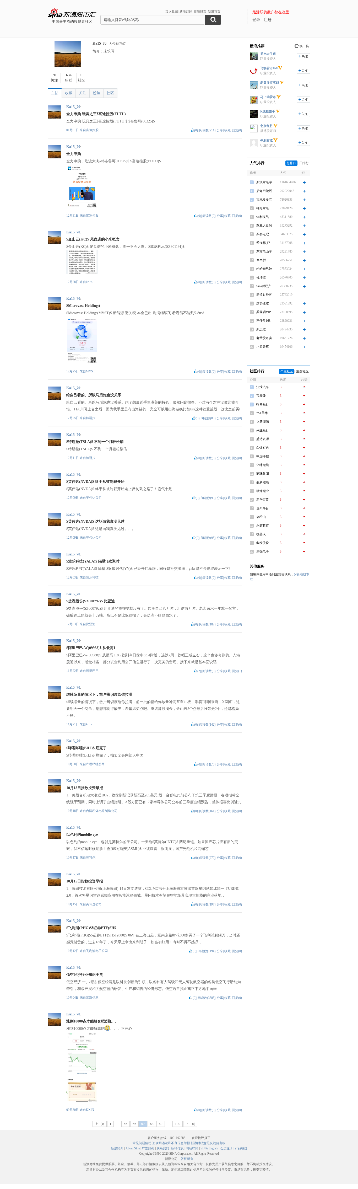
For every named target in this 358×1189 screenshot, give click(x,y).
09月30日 (73, 1110)
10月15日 (73, 904)
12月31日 (73, 215)
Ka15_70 (99, 43)
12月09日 (73, 498)
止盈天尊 (262, 347)
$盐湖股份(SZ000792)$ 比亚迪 (90, 601)
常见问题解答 (142, 1143)
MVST (90, 371)
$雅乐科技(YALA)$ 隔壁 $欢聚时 (93, 561)
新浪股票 (200, 11)
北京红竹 (266, 126)
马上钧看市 (268, 97)
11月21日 (73, 724)
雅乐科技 (92, 577)
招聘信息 (177, 1148)
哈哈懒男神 (264, 269)
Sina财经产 (263, 286)
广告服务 (148, 1148)
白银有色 (262, 447)
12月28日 (73, 282)
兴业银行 (262, 430)
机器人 (261, 534)
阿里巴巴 (92, 671)
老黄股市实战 (269, 82)
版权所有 (187, 1159)
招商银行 (262, 404)
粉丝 (96, 93)
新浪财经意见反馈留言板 (208, 1143)
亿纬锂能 (262, 465)
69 (160, 1124)
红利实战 (262, 217)
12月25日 (73, 371)
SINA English (209, 1148)
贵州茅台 (262, 508)
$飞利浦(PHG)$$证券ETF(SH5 (91, 928)
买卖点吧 (262, 234)
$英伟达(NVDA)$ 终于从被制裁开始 (95, 482)
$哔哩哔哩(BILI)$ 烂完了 (86, 748)
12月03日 (73, 577)
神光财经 (262, 208)
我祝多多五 (264, 199)
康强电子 (262, 551)
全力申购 (73, 154)
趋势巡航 (262, 303)
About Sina (133, 1148)
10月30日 (73, 764)
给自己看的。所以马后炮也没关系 (93, 395)
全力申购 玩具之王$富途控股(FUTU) (96, 114)
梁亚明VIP (263, 312)
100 (177, 1124)
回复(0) (237, 130)
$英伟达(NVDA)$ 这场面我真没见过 (95, 521)
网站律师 (192, 1148)
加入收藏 (171, 11)
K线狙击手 (267, 111)
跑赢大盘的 (264, 225)
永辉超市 (262, 525)
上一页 (99, 1124)
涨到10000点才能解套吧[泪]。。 (92, 1021)
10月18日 (73, 811)
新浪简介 (117, 1148)
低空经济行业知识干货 (84, 975)
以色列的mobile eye (82, 835)
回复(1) (237, 671)
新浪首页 (214, 11)
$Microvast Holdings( (83, 306)
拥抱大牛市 (268, 54)
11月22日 (73, 671)
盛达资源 (262, 439)
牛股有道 (266, 140)
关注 (82, 93)
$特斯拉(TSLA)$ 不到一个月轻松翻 (94, 442)
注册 (268, 20)
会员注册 (226, 1148)
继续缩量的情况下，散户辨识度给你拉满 (99, 695)
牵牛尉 (261, 260)
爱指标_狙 (263, 243)
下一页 (190, 1124)
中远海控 (262, 456)
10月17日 (73, 857)
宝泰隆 (261, 396)
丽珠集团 (262, 473)
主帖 (54, 93)
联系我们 (162, 1148)
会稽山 (261, 517)
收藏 (68, 93)
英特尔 (90, 857)
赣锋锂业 (262, 491)
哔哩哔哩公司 (95, 764)
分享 (220, 130)
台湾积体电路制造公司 (101, 811)
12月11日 (73, 458)
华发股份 (262, 543)
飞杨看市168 (269, 68)
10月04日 (73, 997)
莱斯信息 (92, 997)
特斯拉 (90, 418)
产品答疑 (241, 1148)
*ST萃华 (262, 413)
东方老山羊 (264, 251)
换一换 (304, 46)
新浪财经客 (264, 182)
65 (125, 1124)
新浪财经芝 (264, 295)
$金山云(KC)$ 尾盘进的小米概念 (93, 239)
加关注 (303, 56)
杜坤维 (261, 277)
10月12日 (73, 951)
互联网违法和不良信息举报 (171, 1143)
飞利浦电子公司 (97, 951)
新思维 (261, 329)
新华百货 (262, 499)
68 (152, 1124)
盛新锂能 (262, 482)
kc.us (89, 282)
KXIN (90, 1110)
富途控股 (92, 130)
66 (134, 1124)
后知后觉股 (264, 191)
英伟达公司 (94, 498)
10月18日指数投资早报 (84, 788)
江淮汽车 (262, 387)
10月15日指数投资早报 (84, 881)
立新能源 (262, 422)
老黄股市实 (264, 338)
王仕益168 (263, 321)
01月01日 (73, 130)
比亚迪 (90, 624)
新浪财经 (186, 11)
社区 (110, 93)
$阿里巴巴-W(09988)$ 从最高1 (90, 648)
